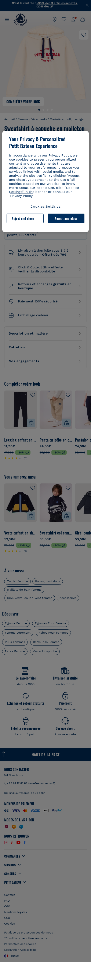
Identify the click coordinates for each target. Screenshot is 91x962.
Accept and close (66, 218)
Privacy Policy (21, 196)
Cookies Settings (45, 206)
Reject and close (23, 218)
